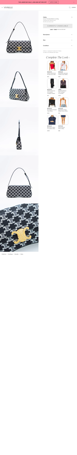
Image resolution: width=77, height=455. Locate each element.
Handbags (10, 254)
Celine (21, 254)
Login (74, 7)
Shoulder (16, 254)
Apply (55, 29)
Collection (4, 254)
